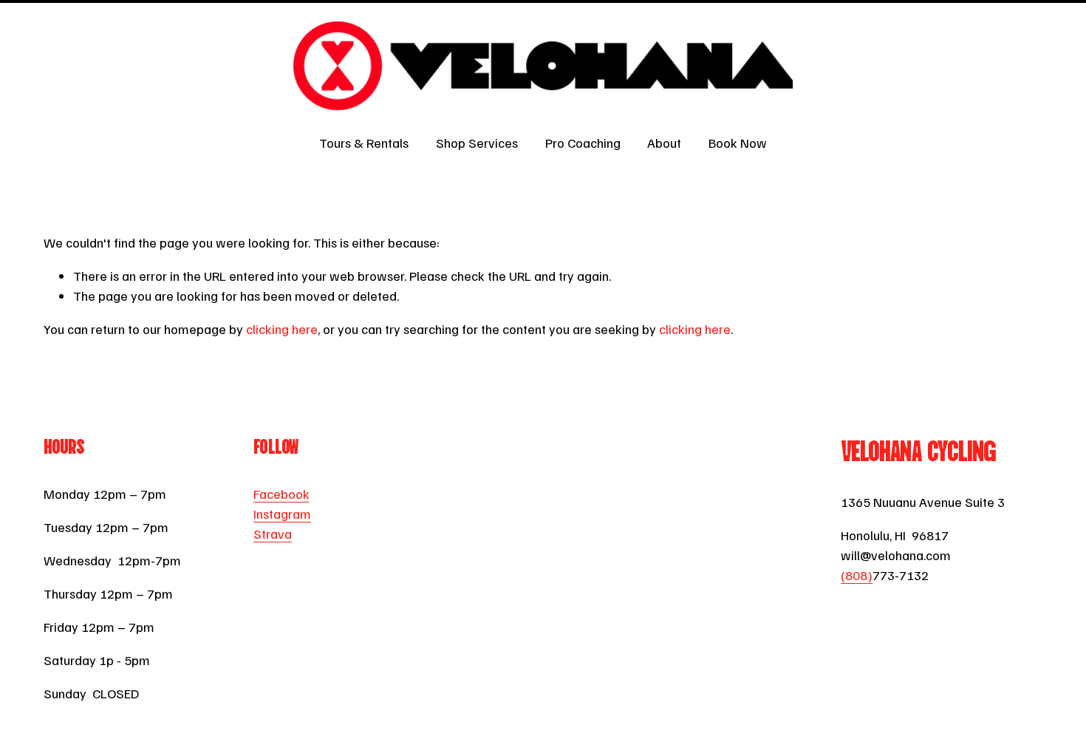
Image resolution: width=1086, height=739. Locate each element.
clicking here (282, 329)
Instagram (282, 513)
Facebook (281, 494)
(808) (856, 575)
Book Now (737, 142)
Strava (272, 533)
